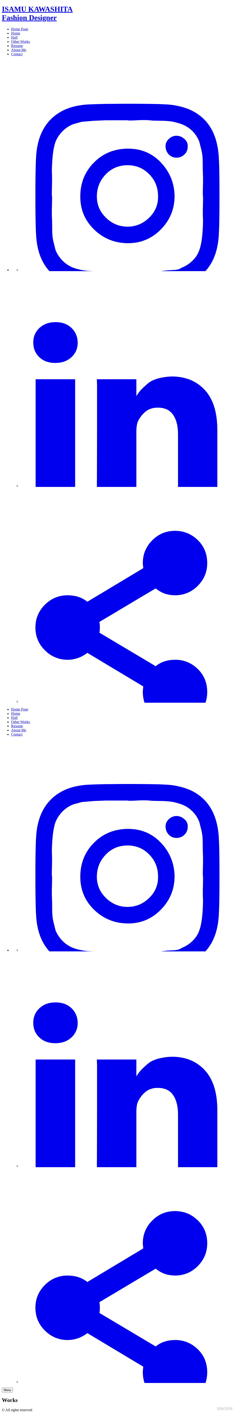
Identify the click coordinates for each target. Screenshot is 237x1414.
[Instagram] (127, 270)
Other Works (20, 42)
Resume (17, 46)
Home (15, 33)
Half (14, 37)
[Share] (127, 701)
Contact (16, 54)
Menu (7, 1390)
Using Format (224, 1408)
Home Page (19, 29)
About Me (18, 50)
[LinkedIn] (127, 486)
